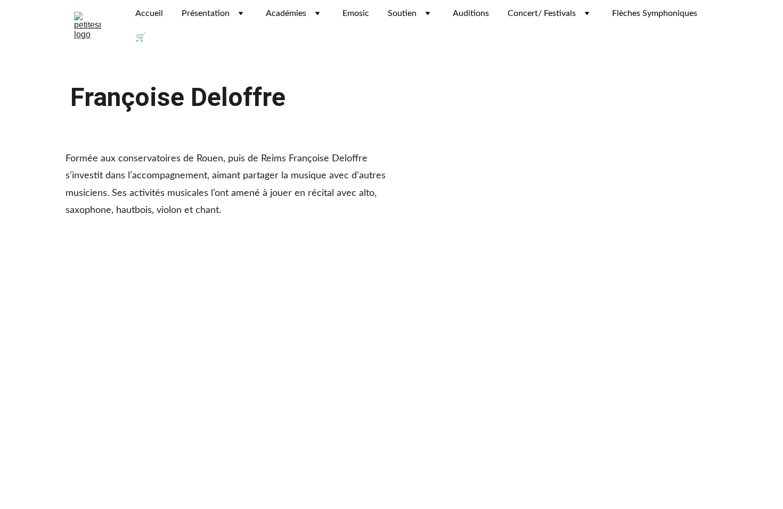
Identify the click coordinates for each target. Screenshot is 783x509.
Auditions (471, 13)
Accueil (149, 13)
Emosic (355, 13)
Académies (286, 13)
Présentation (206, 13)
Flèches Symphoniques (654, 13)
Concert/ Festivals (542, 13)
